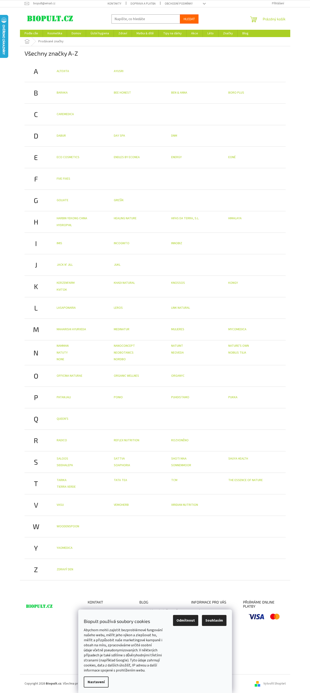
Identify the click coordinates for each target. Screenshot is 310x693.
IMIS (59, 243)
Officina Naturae (69, 376)
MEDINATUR (121, 329)
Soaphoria (122, 465)
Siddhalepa (65, 465)
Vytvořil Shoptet (274, 683)
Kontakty (114, 4)
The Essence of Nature (245, 480)
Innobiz (176, 243)
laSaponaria (66, 308)
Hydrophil (64, 225)
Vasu (60, 505)
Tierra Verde (66, 487)
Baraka (62, 92)
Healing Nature (125, 218)
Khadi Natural (124, 283)
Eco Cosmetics (68, 157)
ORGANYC (177, 376)
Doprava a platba (143, 4)
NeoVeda (177, 352)
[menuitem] (31, 33)
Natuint (177, 346)
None (60, 359)
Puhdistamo (180, 397)
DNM (174, 135)
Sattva (119, 458)
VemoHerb (121, 505)
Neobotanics (124, 352)
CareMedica (65, 114)
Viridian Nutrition (184, 505)
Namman (63, 346)
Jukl (117, 265)
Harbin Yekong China (72, 218)
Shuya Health (238, 458)
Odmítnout (185, 620)
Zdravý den (65, 569)
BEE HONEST (122, 92)
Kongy (233, 283)
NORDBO (120, 359)
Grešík (119, 200)
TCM (174, 480)
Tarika (62, 480)
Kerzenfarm (66, 283)
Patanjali (64, 397)
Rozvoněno (180, 440)
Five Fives (63, 178)
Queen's (62, 419)
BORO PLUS (236, 92)
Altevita (63, 71)
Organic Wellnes (126, 376)
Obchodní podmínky (179, 4)
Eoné (232, 157)
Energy (176, 157)
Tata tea (120, 480)
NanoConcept (124, 346)
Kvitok (62, 289)
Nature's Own (238, 346)
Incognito (121, 243)
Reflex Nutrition (126, 440)
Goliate (62, 200)
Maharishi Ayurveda (71, 329)
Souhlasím (214, 620)
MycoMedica (237, 329)
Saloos (62, 458)
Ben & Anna (179, 92)
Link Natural (180, 308)
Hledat (189, 19)
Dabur (61, 135)
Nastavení (96, 682)
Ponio (118, 397)
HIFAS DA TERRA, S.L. (185, 218)
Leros (118, 308)
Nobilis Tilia (237, 352)
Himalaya (235, 218)
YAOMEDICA (65, 548)
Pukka (232, 397)
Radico (62, 440)
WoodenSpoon (68, 526)
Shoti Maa (179, 458)
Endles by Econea (127, 157)
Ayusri (118, 71)
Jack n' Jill (65, 265)
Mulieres (177, 329)
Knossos (178, 283)
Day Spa (119, 135)
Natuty (62, 352)
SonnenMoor (181, 465)
